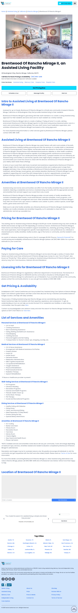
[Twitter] (6, 579)
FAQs (28, 591)
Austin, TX (11, 540)
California (22, 11)
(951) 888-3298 (36, 77)
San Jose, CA (67, 546)
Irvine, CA (30, 546)
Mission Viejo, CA (48, 543)
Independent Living (7, 598)
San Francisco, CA (67, 543)
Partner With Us (56, 591)
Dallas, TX (11, 549)
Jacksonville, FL (30, 549)
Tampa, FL (67, 553)
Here (26, 305)
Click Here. (27, 311)
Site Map (54, 588)
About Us (29, 588)
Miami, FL (48, 540)
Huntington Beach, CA (29, 543)
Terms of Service (56, 598)
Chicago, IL (10, 546)
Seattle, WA (67, 549)
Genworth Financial (63, 237)
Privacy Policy (55, 595)
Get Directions (62, 500)
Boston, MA (10, 543)
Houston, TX (29, 540)
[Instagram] (13, 579)
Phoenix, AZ (48, 549)
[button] (74, 3)
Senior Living (5, 588)
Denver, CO (10, 553)
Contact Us (30, 598)
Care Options (6, 601)
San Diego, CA (67, 540)
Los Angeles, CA (30, 553)
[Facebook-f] (3, 579)
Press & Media (31, 595)
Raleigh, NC (48, 553)
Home (4, 11)
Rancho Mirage (33, 11)
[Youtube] (9, 579)
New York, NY (48, 546)
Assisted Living (12, 11)
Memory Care (29, 82)
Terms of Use (65, 453)
